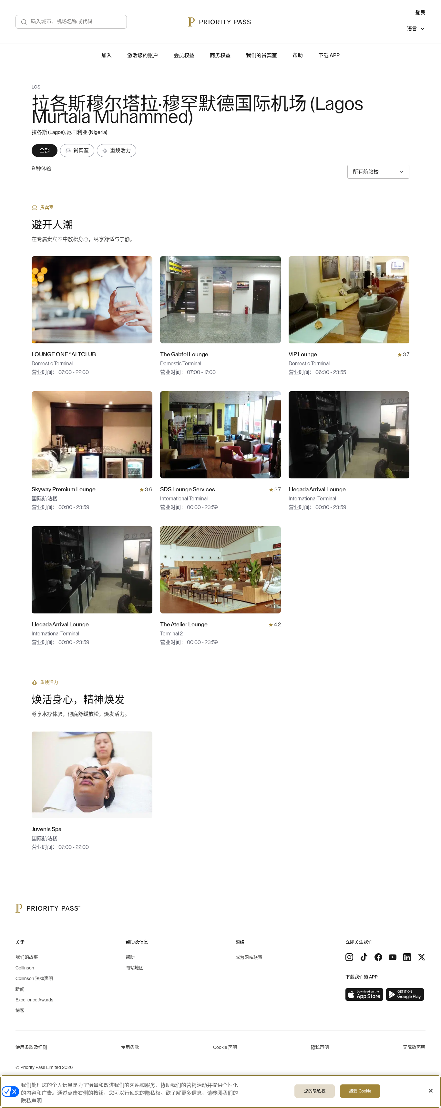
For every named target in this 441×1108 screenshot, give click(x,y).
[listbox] (416, 29)
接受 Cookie (360, 1091)
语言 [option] (412, 28)
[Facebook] (378, 957)
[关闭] (431, 1091)
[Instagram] (349, 957)
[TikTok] (364, 957)
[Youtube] (392, 957)
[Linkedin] (407, 957)
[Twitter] (422, 957)
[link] (364, 994)
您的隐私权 (314, 1091)
